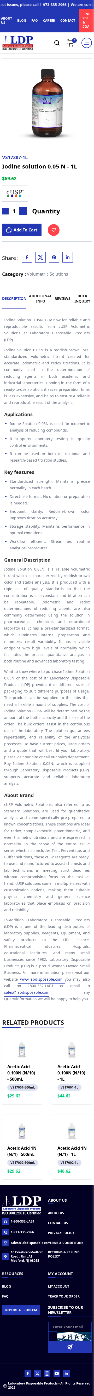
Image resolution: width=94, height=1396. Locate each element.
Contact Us (58, 1223)
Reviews (62, 298)
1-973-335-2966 (22, 1232)
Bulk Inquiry (82, 298)
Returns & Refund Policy (64, 1254)
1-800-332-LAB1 (22, 1221)
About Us (56, 1213)
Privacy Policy (61, 1233)
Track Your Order (64, 1296)
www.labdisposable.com (41, 979)
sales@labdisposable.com (26, 992)
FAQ (34, 20)
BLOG (21, 20)
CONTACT (67, 20)
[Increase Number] (23, 211)
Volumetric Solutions (47, 274)
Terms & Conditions (66, 1243)
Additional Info (40, 298)
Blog (6, 1286)
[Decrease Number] (5, 211)
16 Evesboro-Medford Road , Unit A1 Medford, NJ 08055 (27, 1256)
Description (14, 298)
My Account (58, 1286)
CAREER (49, 20)
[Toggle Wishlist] (54, 230)
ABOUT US (6, 20)
